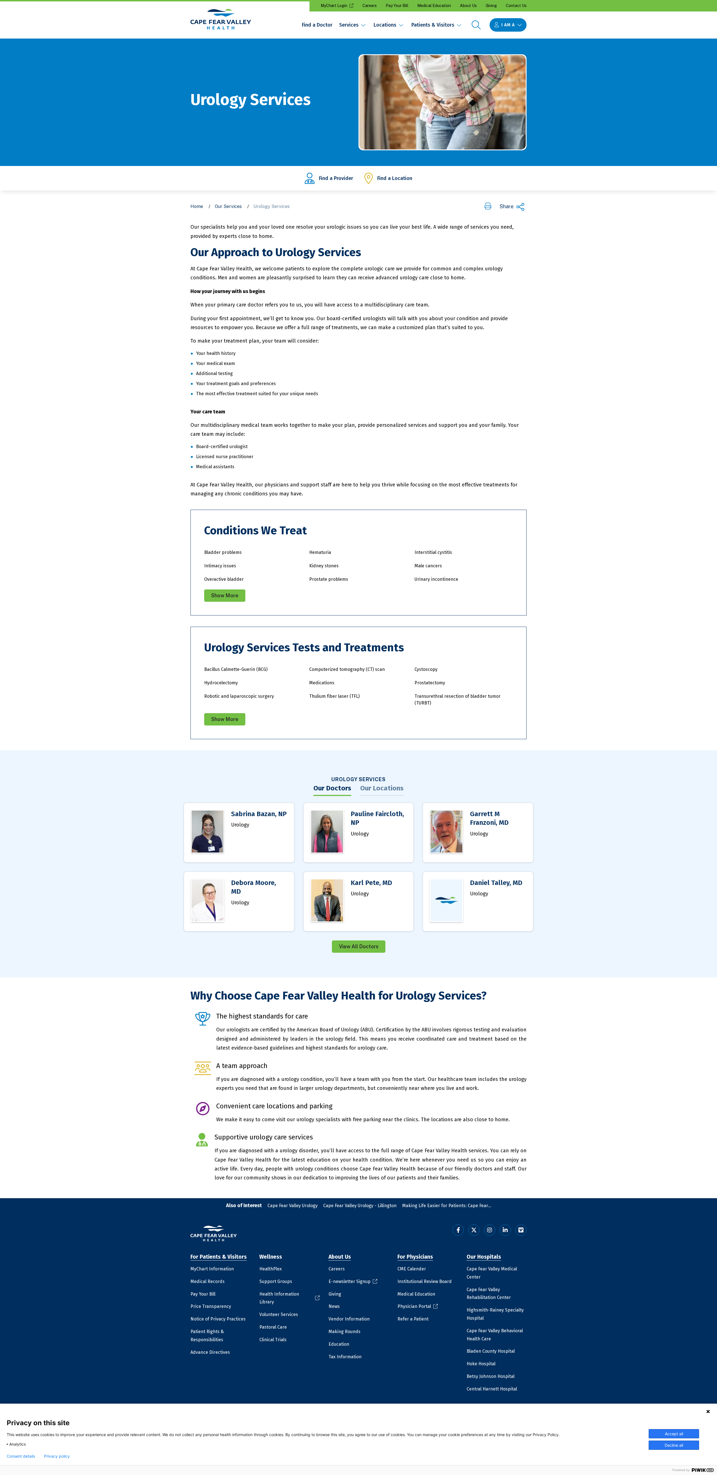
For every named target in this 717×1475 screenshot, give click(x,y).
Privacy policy (57, 1456)
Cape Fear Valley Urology (292, 1205)
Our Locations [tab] (382, 788)
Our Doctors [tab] (332, 788)
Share (507, 206)
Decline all (674, 1445)
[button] (488, 206)
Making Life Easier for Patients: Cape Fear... (446, 1205)
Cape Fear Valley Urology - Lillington (360, 1205)
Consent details (21, 1456)
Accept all (674, 1433)
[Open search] (476, 24)
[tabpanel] (358, 878)
